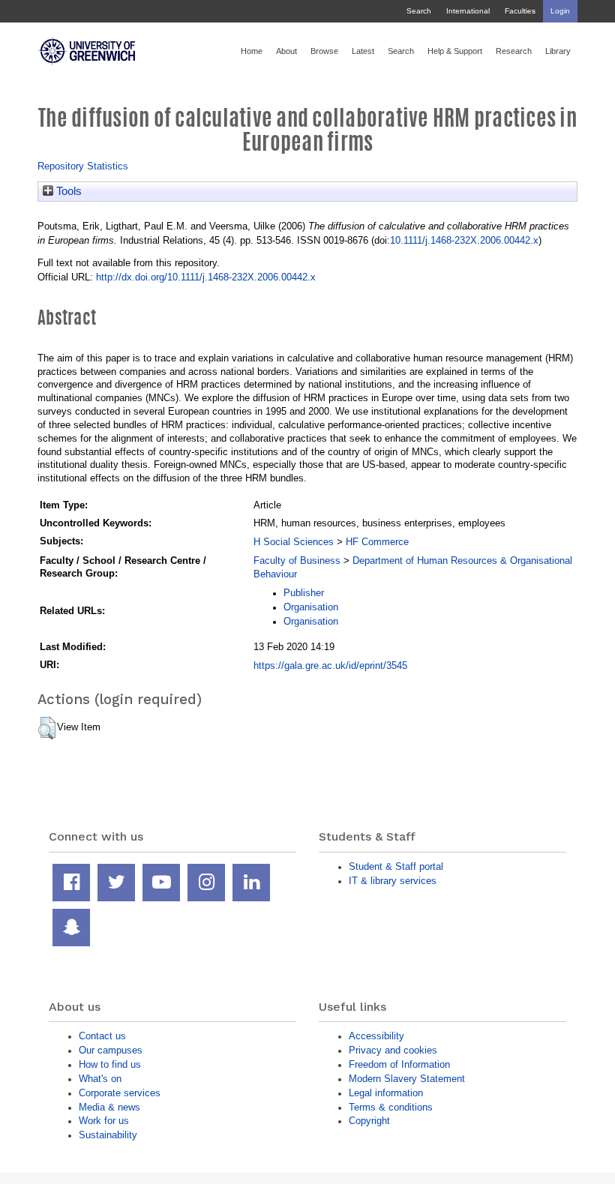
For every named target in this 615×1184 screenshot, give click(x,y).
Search (418, 11)
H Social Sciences (294, 541)
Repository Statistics (83, 166)
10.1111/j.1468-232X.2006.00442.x (464, 240)
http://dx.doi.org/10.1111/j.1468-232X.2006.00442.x (206, 277)
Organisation (311, 607)
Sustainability (108, 1135)
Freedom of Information (399, 1064)
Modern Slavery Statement (407, 1078)
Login (560, 11)
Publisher (304, 592)
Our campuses (110, 1050)
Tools (67, 191)
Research (514, 50)
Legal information (386, 1093)
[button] (47, 728)
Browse (324, 50)
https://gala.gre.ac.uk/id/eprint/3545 (330, 665)
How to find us (110, 1064)
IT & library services (392, 880)
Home (251, 50)
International (468, 11)
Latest (363, 50)
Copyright (369, 1120)
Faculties (520, 11)
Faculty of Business (297, 560)
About (286, 50)
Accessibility (376, 1036)
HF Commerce (377, 541)
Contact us (102, 1036)
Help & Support (455, 50)
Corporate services (119, 1093)
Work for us (104, 1120)
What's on (100, 1078)
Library (558, 50)
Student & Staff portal (396, 866)
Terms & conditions (391, 1107)
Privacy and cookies (393, 1050)
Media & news (109, 1107)
